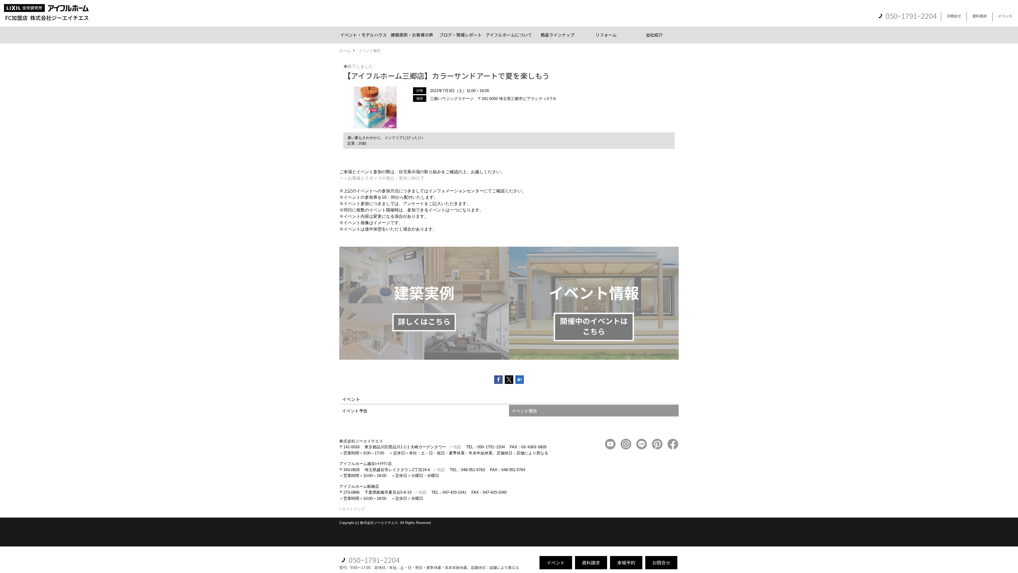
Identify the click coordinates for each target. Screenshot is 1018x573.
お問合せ (953, 16)
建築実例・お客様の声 (412, 35)
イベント (1005, 16)
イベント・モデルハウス (363, 35)
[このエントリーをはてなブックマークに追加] (519, 379)
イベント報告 (524, 410)
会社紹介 (654, 35)
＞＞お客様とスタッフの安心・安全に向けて (381, 178)
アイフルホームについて (509, 35)
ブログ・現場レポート (460, 35)
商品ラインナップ (557, 35)
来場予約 (626, 562)
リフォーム (606, 35)
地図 (457, 447)
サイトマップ (353, 509)
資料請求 (979, 16)
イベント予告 (354, 410)
